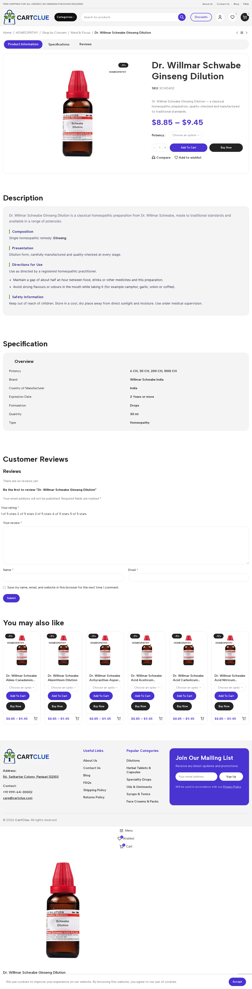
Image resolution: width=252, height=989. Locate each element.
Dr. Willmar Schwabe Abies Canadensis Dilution (21, 680)
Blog (86, 775)
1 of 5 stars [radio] (9, 514)
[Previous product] (237, 32)
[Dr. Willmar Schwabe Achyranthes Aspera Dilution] (105, 650)
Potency (158, 135)
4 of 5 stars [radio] (60, 514)
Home (7, 32)
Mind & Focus (80, 32)
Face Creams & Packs (142, 801)
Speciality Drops (138, 779)
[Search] (182, 17)
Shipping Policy (94, 790)
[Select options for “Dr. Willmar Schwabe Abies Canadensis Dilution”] (35, 718)
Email (133, 570)
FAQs (87, 783)
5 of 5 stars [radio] (78, 514)
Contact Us (92, 768)
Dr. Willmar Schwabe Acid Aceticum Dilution (146, 680)
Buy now (226, 147)
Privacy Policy (232, 787)
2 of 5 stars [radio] (25, 514)
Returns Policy (94, 797)
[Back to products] (241, 32)
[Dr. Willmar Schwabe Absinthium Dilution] (63, 650)
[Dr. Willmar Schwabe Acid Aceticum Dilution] (146, 650)
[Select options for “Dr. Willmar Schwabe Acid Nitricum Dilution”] (244, 718)
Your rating (10, 508)
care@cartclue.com (17, 798)
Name (8, 570)
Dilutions (133, 760)
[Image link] (26, 756)
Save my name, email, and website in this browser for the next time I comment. (63, 587)
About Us (90, 760)
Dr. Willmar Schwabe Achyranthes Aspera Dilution (104, 680)
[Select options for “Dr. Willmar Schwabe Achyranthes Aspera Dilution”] (119, 718)
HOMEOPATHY (27, 32)
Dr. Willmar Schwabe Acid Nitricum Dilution (230, 680)
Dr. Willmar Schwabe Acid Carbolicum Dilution (188, 680)
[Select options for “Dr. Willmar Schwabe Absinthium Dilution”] (77, 718)
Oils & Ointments (139, 787)
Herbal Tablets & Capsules (138, 770)
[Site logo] (26, 17)
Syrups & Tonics (138, 794)
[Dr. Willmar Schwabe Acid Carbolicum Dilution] (188, 650)
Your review (12, 523)
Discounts (201, 17)
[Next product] (246, 32)
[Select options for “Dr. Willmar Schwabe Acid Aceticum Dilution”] (161, 718)
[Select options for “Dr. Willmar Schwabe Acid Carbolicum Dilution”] (202, 718)
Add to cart (188, 147)
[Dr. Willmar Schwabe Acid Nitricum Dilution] (230, 650)
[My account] (220, 17)
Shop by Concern (54, 32)
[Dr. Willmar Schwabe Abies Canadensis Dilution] (21, 650)
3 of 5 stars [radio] (43, 514)
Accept (237, 981)
